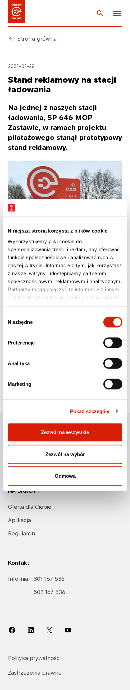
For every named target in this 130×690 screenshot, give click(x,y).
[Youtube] (68, 629)
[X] (49, 629)
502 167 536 (49, 592)
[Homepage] (16, 11)
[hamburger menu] (117, 13)
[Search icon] (100, 13)
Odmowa (65, 476)
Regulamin (21, 533)
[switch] (112, 343)
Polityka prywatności (34, 658)
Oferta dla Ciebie (29, 506)
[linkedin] (31, 629)
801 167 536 (49, 578)
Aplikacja (19, 520)
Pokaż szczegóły (90, 411)
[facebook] (12, 629)
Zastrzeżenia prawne (35, 672)
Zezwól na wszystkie (65, 432)
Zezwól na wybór (65, 454)
